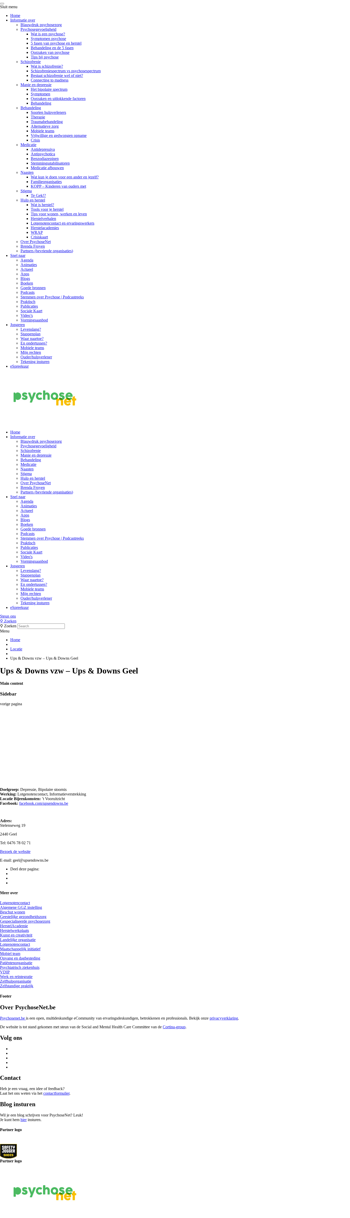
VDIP (5, 972)
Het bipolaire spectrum (49, 89)
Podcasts (27, 292)
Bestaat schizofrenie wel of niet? (57, 75)
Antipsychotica (43, 154)
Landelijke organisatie (18, 940)
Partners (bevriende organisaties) (46, 251)
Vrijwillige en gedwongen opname (59, 135)
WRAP (37, 232)
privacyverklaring (224, 1018)
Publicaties (29, 306)
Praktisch (27, 301)
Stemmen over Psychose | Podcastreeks (52, 297)
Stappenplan (30, 334)
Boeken (26, 283)
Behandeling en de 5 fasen (52, 48)
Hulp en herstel (32, 200)
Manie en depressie (36, 85)
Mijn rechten (30, 352)
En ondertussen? (33, 343)
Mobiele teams (42, 131)
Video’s (26, 315)
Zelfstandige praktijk (16, 986)
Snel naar (17, 255)
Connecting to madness (49, 80)
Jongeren (17, 325)
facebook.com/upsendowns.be (43, 803)
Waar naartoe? (32, 338)
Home (15, 15)
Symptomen (40, 94)
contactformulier (56, 1093)
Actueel (26, 269)
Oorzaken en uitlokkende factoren (58, 98)
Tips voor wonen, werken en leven (59, 214)
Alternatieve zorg (45, 126)
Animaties (28, 265)
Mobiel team (10, 953)
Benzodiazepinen (45, 158)
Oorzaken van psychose (50, 52)
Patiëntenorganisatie (16, 963)
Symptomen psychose (48, 38)
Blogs (25, 278)
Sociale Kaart (31, 311)
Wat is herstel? (42, 205)
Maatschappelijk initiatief (20, 949)
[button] (175, 616)
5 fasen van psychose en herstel (56, 43)
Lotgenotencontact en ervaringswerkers (62, 223)
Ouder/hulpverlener (36, 357)
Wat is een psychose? (48, 34)
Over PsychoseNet (35, 241)
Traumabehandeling (47, 121)
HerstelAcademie (14, 926)
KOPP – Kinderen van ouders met (58, 186)
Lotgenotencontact (15, 903)
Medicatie (28, 145)
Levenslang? (30, 329)
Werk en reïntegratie (16, 976)
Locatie (16, 649)
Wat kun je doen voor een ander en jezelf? (65, 177)
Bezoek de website (15, 851)
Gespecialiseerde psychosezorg (25, 921)
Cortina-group (174, 1027)
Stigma (26, 191)
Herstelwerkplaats (14, 930)
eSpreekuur (19, 366)
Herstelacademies (45, 228)
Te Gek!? (38, 195)
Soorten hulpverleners (48, 112)
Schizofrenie (30, 61)
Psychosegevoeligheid (38, 29)
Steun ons (8, 616)
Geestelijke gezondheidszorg (23, 916)
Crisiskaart (39, 237)
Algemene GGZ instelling (21, 907)
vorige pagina (11, 704)
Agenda (26, 260)
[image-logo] (8, 1151)
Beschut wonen (12, 912)
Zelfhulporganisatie (15, 981)
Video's (26, 557)
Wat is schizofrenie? (47, 66)
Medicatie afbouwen (47, 168)
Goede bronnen (33, 288)
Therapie (38, 117)
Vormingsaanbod (34, 320)
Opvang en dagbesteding (20, 958)
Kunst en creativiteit (16, 935)
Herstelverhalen (43, 218)
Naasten (27, 172)
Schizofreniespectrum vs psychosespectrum (66, 71)
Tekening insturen (34, 361)
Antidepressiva (43, 149)
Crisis (35, 140)
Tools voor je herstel (47, 209)
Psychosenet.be (13, 1018)
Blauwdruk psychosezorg (41, 25)
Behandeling (41, 103)
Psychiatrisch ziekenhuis (19, 967)
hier (23, 1120)
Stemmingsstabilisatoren (50, 163)
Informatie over (22, 20)
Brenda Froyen (32, 246)
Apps (24, 274)
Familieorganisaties (46, 181)
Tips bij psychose (45, 57)
